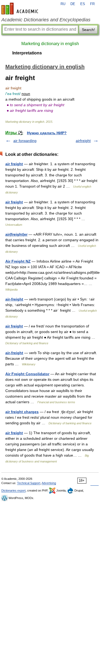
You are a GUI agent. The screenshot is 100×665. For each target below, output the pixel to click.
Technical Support (28, 483)
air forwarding (25, 140)
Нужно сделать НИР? (47, 133)
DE (72, 4)
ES (82, 4)
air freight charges (22, 412)
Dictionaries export (13, 490)
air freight (14, 164)
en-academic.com (20, 8)
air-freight (14, 299)
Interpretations (27, 53)
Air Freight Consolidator (27, 374)
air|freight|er (16, 234)
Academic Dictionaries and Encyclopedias (45, 19)
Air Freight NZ (18, 261)
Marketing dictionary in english (50, 43)
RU (63, 4)
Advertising (49, 483)
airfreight (83, 140)
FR (92, 4)
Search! (88, 29)
